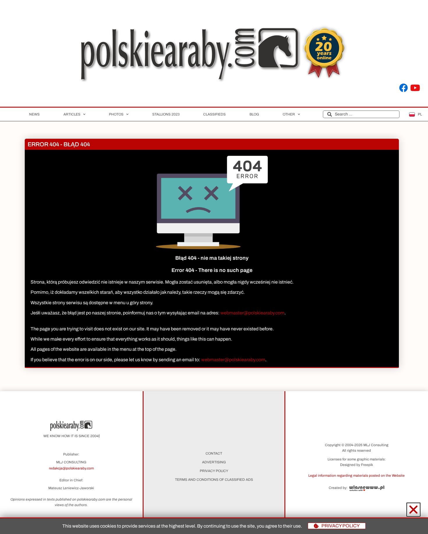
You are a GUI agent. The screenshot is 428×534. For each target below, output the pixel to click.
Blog (254, 114)
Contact (214, 453)
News (34, 114)
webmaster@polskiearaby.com (252, 312)
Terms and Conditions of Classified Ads (214, 480)
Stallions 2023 (166, 114)
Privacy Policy (214, 471)
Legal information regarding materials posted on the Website (356, 476)
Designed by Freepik (356, 465)
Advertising (214, 462)
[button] (356, 475)
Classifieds (214, 114)
